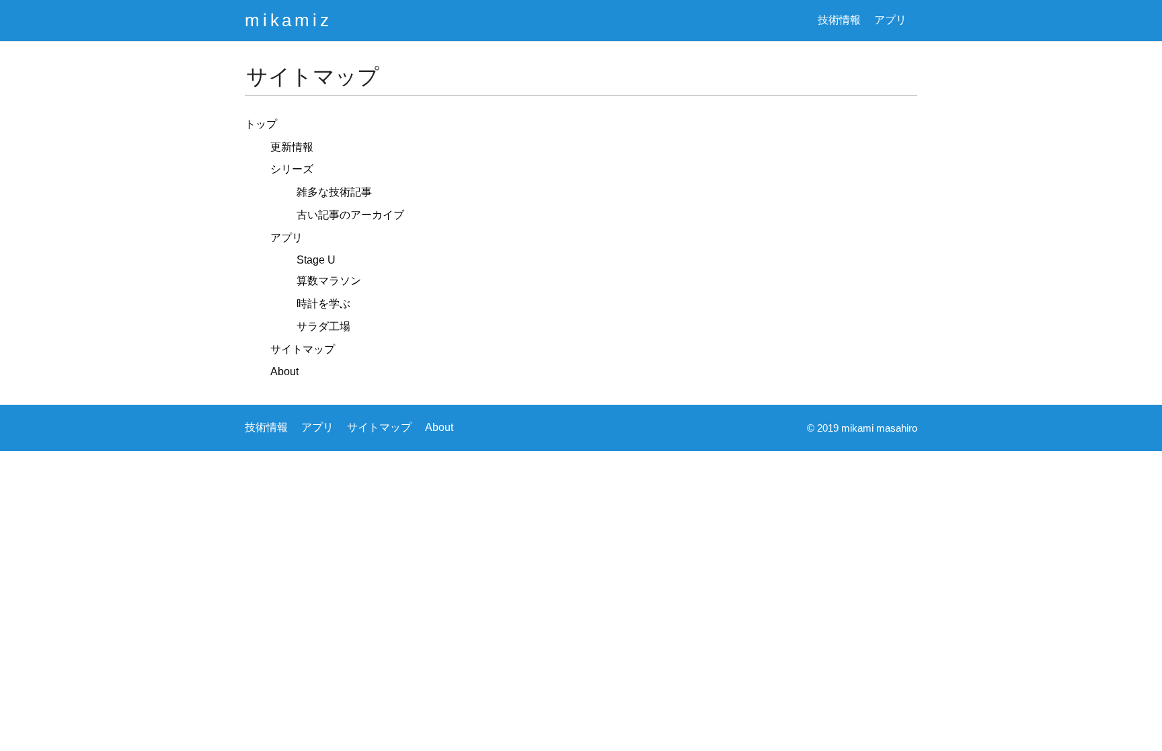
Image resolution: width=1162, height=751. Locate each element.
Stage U (316, 260)
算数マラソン (329, 280)
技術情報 (839, 20)
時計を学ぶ (323, 303)
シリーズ (291, 169)
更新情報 (291, 147)
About (284, 371)
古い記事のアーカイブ (350, 215)
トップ (261, 124)
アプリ (890, 20)
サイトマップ (302, 349)
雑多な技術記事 (334, 192)
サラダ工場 (323, 326)
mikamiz (288, 20)
